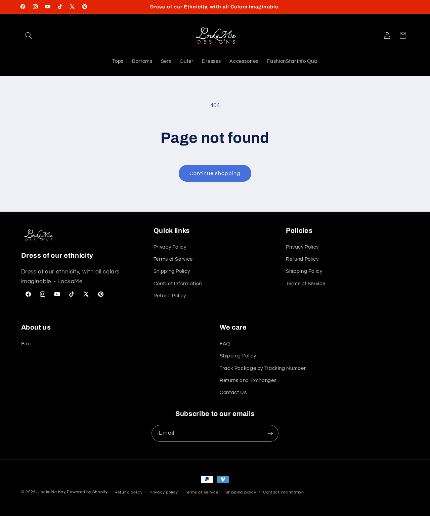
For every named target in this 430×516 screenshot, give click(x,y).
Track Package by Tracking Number (263, 368)
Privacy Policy (170, 247)
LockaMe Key (52, 492)
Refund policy (129, 492)
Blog (26, 343)
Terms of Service (173, 259)
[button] (29, 35)
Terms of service (202, 492)
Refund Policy (170, 295)
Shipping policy (240, 492)
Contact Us (233, 392)
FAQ (225, 343)
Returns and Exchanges (248, 380)
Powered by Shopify (87, 492)
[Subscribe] (270, 433)
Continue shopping (215, 173)
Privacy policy (163, 492)
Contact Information (178, 283)
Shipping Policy (172, 271)
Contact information (283, 492)
